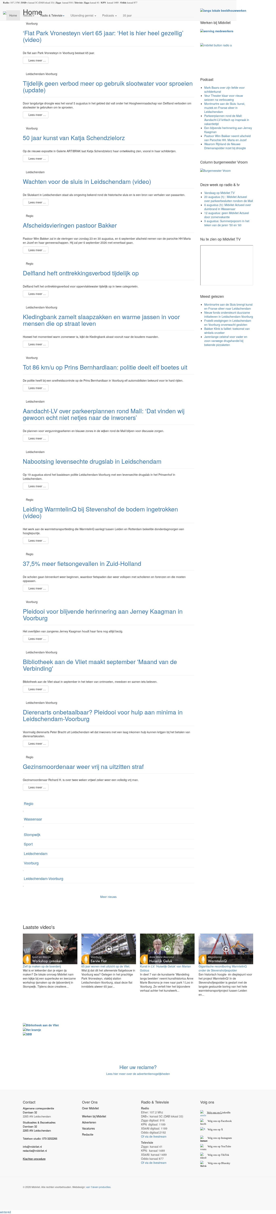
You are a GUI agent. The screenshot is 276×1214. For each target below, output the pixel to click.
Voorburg (31, 862)
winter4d (5, 1212)
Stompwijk (32, 834)
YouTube (226, 1146)
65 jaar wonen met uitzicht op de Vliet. (105, 966)
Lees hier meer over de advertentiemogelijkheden (138, 1074)
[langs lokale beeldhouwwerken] (223, 10)
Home (13, 15)
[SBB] (27, 1034)
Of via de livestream (153, 1136)
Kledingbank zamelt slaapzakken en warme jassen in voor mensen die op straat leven (101, 320)
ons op (216, 1146)
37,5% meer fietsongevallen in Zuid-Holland (82, 563)
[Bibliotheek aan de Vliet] (41, 1025)
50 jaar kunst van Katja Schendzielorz (74, 137)
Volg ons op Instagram (220, 1137)
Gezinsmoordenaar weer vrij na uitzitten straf (83, 766)
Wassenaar (33, 818)
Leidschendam (35, 853)
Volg (210, 1146)
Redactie (87, 1134)
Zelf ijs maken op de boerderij (42, 966)
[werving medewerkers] (216, 31)
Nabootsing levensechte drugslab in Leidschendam (92, 461)
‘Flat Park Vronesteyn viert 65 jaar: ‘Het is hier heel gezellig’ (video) (103, 36)
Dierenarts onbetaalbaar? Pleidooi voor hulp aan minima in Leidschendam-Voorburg (103, 715)
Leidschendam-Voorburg (43, 878)
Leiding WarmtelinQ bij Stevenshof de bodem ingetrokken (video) (100, 512)
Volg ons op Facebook (219, 1120)
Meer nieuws (108, 897)
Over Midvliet (90, 1108)
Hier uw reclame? (138, 1066)
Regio (28, 803)
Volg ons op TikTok (218, 1154)
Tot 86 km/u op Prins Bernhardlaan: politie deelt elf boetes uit (105, 367)
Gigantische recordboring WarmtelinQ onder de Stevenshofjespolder (223, 968)
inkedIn (219, 1112)
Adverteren (89, 1122)
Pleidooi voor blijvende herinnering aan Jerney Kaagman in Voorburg (103, 614)
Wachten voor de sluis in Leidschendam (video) (87, 181)
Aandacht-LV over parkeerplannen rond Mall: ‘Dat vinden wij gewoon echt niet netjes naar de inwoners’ (103, 414)
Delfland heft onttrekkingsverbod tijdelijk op (81, 273)
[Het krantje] (32, 1029)
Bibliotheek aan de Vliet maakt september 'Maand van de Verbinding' (100, 665)
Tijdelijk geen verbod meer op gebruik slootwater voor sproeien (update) (108, 86)
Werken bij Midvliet (94, 1116)
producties (98, 1187)
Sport (28, 843)
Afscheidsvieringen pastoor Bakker (70, 225)
